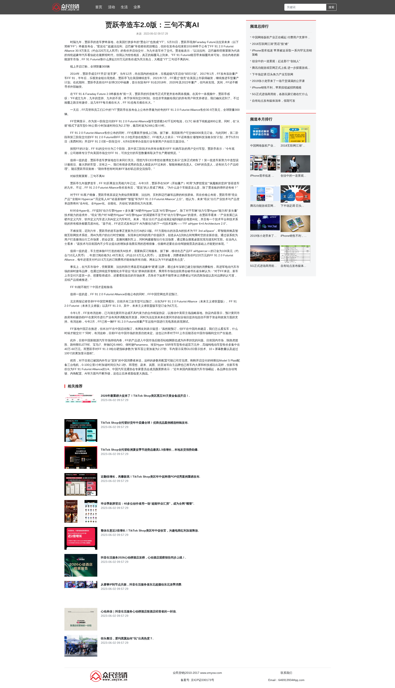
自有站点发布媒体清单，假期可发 (273, 100)
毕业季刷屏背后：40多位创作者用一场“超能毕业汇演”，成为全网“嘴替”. (147, 503)
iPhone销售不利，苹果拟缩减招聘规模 (276, 87)
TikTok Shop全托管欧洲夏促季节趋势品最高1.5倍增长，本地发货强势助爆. (149, 449)
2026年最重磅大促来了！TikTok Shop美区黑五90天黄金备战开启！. (145, 395)
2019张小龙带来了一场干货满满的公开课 (278, 81)
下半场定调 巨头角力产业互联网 (272, 74)
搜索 (331, 7)
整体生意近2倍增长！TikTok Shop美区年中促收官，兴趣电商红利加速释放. (150, 530)
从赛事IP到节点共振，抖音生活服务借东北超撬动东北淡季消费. (141, 584)
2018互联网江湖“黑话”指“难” (270, 43)
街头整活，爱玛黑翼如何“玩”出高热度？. (127, 638)
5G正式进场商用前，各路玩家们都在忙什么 (280, 94)
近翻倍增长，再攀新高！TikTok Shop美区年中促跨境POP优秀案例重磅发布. (150, 476)
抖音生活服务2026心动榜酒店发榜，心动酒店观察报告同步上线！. (143, 557)
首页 (98, 7)
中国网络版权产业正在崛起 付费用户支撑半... (281, 37)
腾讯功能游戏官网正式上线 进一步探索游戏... (281, 67)
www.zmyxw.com (211, 672)
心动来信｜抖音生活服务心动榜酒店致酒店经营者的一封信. (139, 611)
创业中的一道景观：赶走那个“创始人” (276, 61)
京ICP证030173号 (202, 680)
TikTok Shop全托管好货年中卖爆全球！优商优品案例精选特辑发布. (144, 422)
